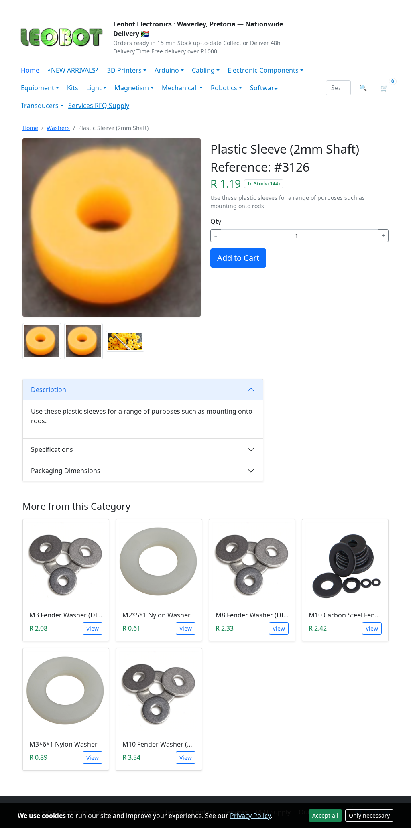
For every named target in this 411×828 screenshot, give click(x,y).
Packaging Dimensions (65, 470)
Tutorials (32, 6)
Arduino (167, 70)
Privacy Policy (250, 815)
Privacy (192, 6)
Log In (345, 6)
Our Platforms (149, 6)
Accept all (325, 815)
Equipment (37, 87)
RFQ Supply (112, 105)
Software (264, 87)
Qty (215, 221)
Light (94, 87)
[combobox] (338, 87)
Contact (106, 6)
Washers (58, 128)
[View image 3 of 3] (125, 341)
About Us (70, 6)
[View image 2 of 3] (83, 341)
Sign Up (380, 6)
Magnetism (131, 87)
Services (81, 105)
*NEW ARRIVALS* (73, 70)
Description (48, 389)
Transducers (40, 105)
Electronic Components (263, 70)
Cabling (203, 70)
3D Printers (124, 70)
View (92, 628)
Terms (222, 6)
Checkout (308, 6)
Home (30, 70)
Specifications (52, 449)
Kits (72, 87)
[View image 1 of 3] (41, 341)
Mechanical (180, 87)
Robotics (224, 87)
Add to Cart (238, 257)
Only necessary (369, 815)
